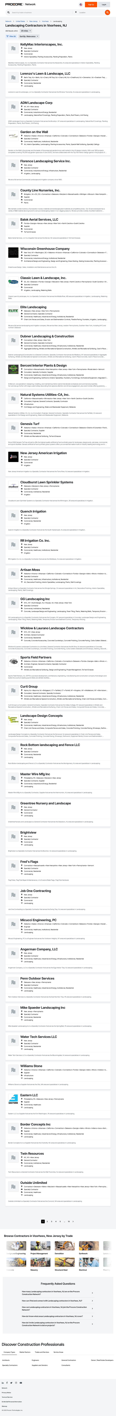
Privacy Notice (6, 1392)
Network (30, 4)
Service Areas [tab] (58, 1352)
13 (69, 1221)
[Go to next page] (73, 1221)
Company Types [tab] (9, 1352)
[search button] (107, 12)
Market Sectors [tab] (25, 1352)
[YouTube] (21, 1383)
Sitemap (4, 1406)
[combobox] (91, 12)
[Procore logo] (13, 4)
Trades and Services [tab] (42, 1352)
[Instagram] (16, 1383)
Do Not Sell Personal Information (12, 1402)
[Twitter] (11, 1383)
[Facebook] (7, 1383)
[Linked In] (3, 1383)
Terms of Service (7, 1397)
